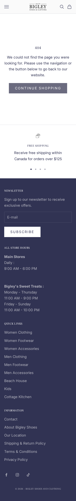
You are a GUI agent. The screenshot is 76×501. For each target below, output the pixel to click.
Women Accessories (21, 349)
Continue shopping (38, 88)
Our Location (15, 435)
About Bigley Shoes (20, 427)
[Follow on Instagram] (17, 475)
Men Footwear (16, 365)
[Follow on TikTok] (28, 475)
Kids (7, 389)
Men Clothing (15, 357)
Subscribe (22, 232)
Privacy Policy (16, 459)
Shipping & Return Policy (25, 443)
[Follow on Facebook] (6, 475)
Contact (11, 419)
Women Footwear (19, 341)
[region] (38, 147)
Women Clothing (18, 332)
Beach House (15, 381)
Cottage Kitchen (17, 397)
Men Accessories (19, 373)
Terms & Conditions (20, 451)
